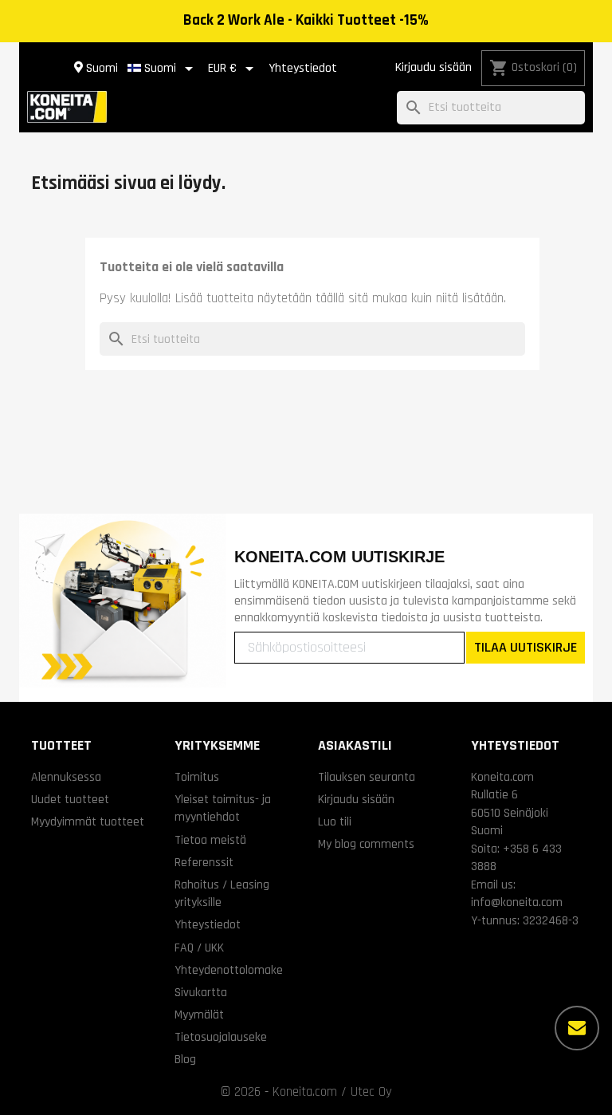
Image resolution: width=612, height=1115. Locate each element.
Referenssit (204, 862)
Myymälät (199, 1014)
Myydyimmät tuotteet (87, 821)
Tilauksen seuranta (366, 777)
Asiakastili (355, 745)
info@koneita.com (517, 902)
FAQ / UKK (199, 947)
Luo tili (334, 821)
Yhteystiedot (303, 68)
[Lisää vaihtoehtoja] (577, 1028)
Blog (185, 1059)
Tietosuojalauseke (221, 1037)
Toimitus (197, 777)
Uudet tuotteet (70, 799)
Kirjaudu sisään (433, 67)
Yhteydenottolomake (229, 970)
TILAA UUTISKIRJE (525, 647)
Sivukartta (201, 992)
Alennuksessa (66, 777)
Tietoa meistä (210, 840)
